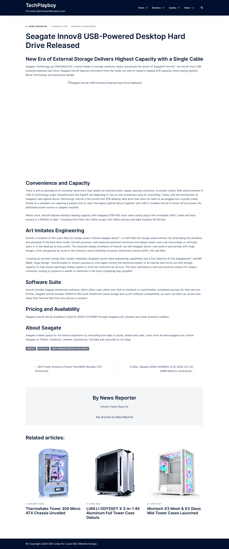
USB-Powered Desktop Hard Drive (70, 348)
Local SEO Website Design (81, 543)
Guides (172, 7)
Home (141, 7)
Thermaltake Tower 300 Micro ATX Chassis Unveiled (53, 510)
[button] (202, 8)
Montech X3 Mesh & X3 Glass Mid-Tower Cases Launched (174, 510)
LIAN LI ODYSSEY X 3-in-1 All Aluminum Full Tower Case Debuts (112, 513)
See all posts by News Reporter (114, 417)
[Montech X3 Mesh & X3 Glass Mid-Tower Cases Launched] (175, 472)
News (187, 7)
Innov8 (31, 348)
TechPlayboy (41, 5)
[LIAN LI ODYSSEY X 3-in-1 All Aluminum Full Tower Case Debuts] (114, 472)
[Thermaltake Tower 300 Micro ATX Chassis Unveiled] (54, 472)
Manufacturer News (83, 26)
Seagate (43, 348)
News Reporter (38, 26)
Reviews (156, 7)
